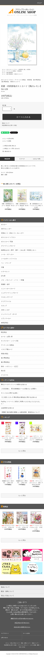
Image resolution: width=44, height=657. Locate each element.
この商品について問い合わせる (11, 148)
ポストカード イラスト (12, 69)
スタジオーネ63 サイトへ (22, 627)
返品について (5, 123)
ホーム (3, 69)
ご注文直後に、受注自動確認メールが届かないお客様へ (19, 389)
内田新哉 (19, 71)
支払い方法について (15, 643)
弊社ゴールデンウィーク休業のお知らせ (14, 384)
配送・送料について (25, 643)
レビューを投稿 (6, 141)
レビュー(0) (36, 159)
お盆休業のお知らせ (7, 408)
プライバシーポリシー (23, 645)
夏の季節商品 (10, 72)
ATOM (23, 647)
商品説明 (7, 159)
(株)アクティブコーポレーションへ (22, 618)
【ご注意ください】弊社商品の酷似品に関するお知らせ (19, 397)
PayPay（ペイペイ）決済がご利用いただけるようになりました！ (20, 402)
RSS (20, 647)
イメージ (22, 159)
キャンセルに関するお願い (9, 393)
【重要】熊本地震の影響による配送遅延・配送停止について (20, 412)
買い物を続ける (6, 151)
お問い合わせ (4, 637)
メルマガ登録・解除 (34, 645)
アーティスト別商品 (11, 71)
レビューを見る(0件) (8, 138)
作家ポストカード (18, 74)
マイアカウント (5, 633)
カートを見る (26, 633)
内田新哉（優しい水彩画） (25, 69)
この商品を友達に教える (9, 145)
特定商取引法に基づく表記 (9, 125)
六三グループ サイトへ (22, 623)
